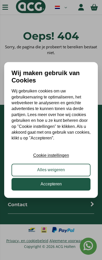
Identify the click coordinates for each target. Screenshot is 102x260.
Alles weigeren (51, 170)
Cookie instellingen (51, 155)
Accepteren (51, 184)
